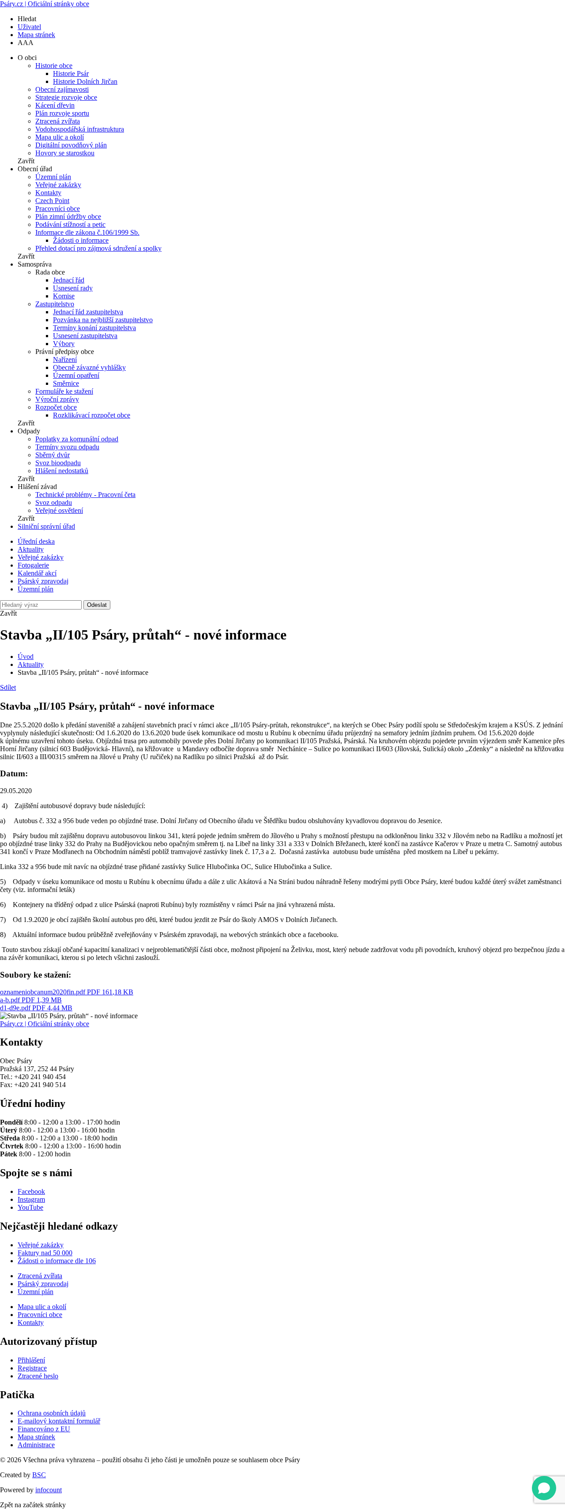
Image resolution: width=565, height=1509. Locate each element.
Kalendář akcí (37, 573)
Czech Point (52, 200)
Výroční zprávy (57, 399)
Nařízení (65, 359)
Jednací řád (68, 280)
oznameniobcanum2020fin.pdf (66, 992)
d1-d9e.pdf (36, 1008)
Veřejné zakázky (58, 184)
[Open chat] (544, 1488)
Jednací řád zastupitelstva (88, 312)
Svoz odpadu (53, 502)
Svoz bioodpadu (58, 463)
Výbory (64, 343)
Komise (64, 296)
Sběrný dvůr (52, 455)
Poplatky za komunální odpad (76, 439)
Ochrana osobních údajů (52, 1413)
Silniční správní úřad (46, 526)
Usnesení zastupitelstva (85, 335)
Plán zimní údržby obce (68, 216)
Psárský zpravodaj (43, 581)
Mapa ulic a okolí (59, 137)
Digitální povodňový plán (71, 145)
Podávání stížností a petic (70, 224)
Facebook (31, 1191)
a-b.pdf (31, 1000)
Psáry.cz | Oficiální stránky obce (44, 4)
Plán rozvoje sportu (62, 113)
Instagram (31, 1199)
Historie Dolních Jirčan (85, 81)
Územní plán (53, 177)
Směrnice (66, 383)
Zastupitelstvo (54, 304)
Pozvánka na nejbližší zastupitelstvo (103, 320)
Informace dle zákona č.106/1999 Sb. (87, 232)
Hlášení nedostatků (61, 470)
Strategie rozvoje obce (66, 97)
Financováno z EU (44, 1429)
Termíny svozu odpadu (67, 447)
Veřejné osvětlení (59, 510)
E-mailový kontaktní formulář (59, 1421)
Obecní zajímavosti (62, 89)
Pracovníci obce (57, 208)
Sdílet (8, 687)
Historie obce (53, 65)
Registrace (32, 1368)
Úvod (26, 656)
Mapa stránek (36, 34)
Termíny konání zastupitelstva (94, 327)
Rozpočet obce (56, 407)
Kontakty (48, 192)
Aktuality (31, 549)
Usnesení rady (73, 288)
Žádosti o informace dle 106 (57, 1260)
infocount (48, 1490)
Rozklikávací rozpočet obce (91, 415)
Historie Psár (71, 73)
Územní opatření (76, 375)
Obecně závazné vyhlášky (89, 367)
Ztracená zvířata (57, 121)
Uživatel (29, 26)
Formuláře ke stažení (64, 391)
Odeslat (97, 605)
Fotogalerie (33, 565)
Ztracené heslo (38, 1376)
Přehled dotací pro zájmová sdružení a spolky (98, 248)
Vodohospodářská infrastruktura (79, 129)
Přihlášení (31, 1360)
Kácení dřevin (55, 105)
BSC (39, 1475)
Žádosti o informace (81, 240)
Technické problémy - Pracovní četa (85, 494)
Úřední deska (36, 541)
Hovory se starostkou (64, 153)
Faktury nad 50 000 (45, 1253)
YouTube (30, 1207)
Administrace (36, 1445)
